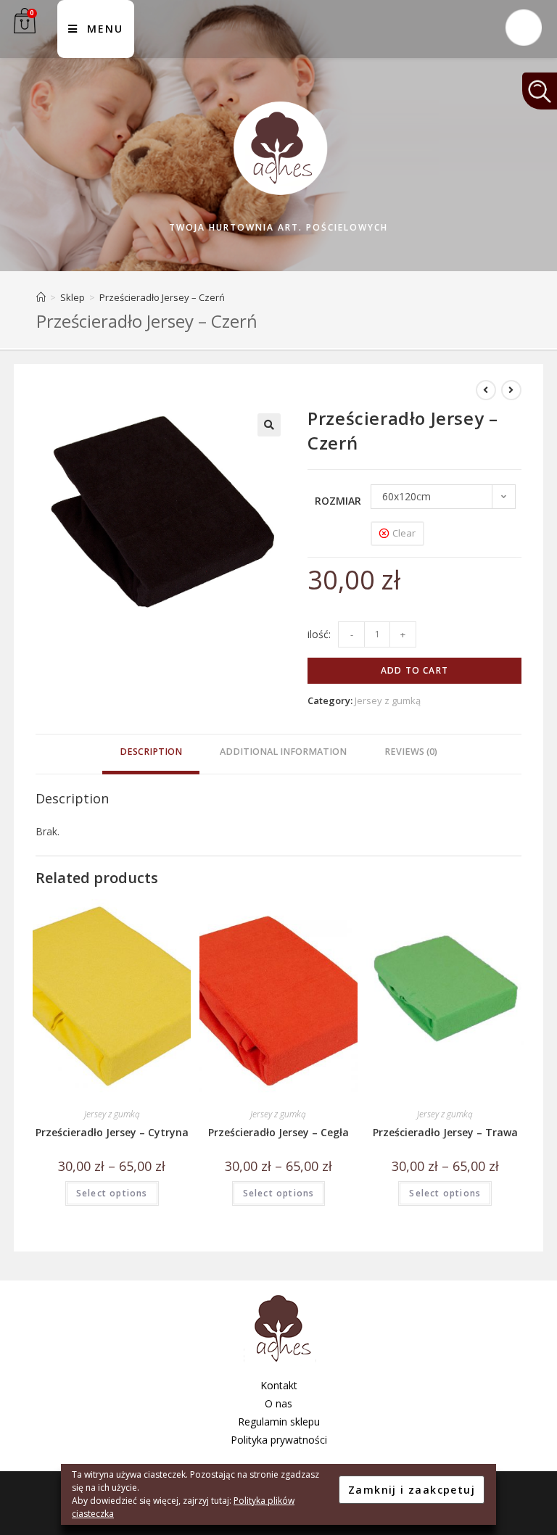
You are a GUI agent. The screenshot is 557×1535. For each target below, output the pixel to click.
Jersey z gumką (388, 700)
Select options (112, 1193)
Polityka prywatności (279, 1440)
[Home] (41, 297)
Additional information (283, 751)
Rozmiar (338, 501)
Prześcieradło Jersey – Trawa (445, 1132)
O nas (278, 1403)
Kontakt (278, 1385)
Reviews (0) (410, 751)
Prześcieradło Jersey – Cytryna (112, 1132)
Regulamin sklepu (279, 1421)
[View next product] (511, 390)
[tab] (150, 754)
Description (151, 751)
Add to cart (414, 670)
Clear (404, 532)
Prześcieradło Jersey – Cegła (278, 1132)
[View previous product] (486, 390)
